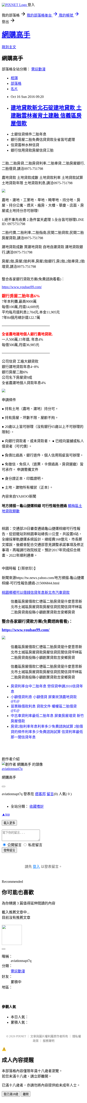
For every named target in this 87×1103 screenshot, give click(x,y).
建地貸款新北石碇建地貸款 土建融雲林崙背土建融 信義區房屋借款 (46, 115)
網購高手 (16, 35)
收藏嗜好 (36, 806)
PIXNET (21, 1036)
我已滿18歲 (11, 1094)
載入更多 (9, 823)
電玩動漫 (38, 69)
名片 (14, 89)
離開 (26, 1094)
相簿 (14, 78)
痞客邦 (40, 794)
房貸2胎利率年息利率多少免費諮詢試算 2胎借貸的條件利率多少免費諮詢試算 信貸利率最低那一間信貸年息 (47, 732)
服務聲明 (48, 1040)
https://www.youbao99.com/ (22, 287)
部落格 (16, 83)
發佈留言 (9, 850)
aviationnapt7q (12, 769)
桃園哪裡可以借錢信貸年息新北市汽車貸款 (36, 592)
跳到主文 (9, 47)
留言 (50, 794)
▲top (6, 814)
